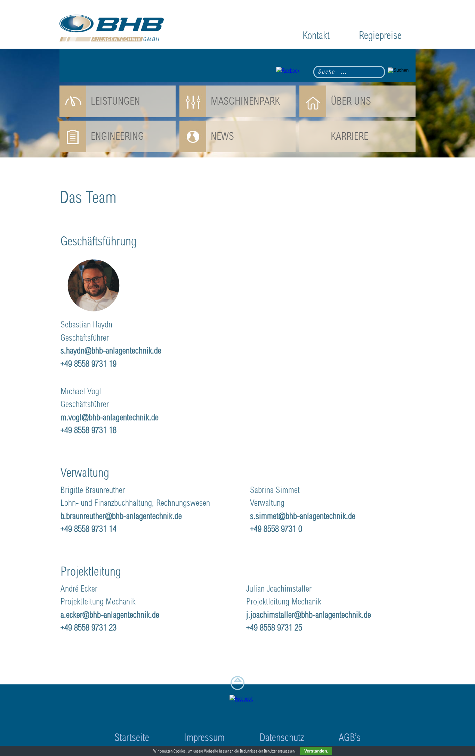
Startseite (131, 737)
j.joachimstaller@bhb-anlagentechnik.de (308, 615)
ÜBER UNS (351, 101)
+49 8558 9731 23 (88, 628)
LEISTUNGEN (115, 101)
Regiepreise (380, 35)
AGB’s (350, 737)
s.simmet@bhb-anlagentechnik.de (302, 516)
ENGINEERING (117, 136)
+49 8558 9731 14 (88, 529)
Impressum (204, 737)
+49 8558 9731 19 (88, 364)
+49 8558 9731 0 (276, 529)
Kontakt (316, 35)
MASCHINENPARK (245, 101)
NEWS (222, 136)
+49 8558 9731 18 (88, 430)
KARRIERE (349, 136)
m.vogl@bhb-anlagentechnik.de (110, 417)
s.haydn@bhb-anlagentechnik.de (111, 351)
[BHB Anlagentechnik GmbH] (111, 29)
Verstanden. (316, 751)
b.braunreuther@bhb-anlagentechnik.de (121, 516)
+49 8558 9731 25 (274, 628)
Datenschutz (281, 737)
